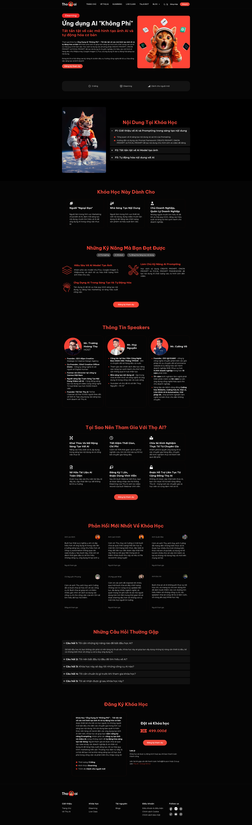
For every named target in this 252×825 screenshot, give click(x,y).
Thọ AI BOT (144, 4)
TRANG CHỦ (91, 4)
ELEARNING (117, 4)
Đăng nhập (174, 4)
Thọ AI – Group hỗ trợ (142, 764)
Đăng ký (185, 4)
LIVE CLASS (131, 4)
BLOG (155, 4)
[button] (103, 255)
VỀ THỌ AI (104, 4)
